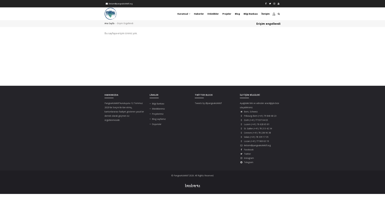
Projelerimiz (157, 113)
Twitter (247, 153)
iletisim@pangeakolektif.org (120, 3)
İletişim (265, 13)
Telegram (248, 162)
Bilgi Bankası (251, 13)
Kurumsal (183, 13)
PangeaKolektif (112, 103)
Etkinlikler (213, 13)
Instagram (248, 158)
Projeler (226, 13)
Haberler (199, 13)
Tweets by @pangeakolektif (208, 103)
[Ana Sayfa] (111, 13)
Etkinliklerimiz (158, 108)
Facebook (248, 149)
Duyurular (156, 124)
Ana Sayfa (109, 23)
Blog (237, 13)
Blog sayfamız (159, 119)
